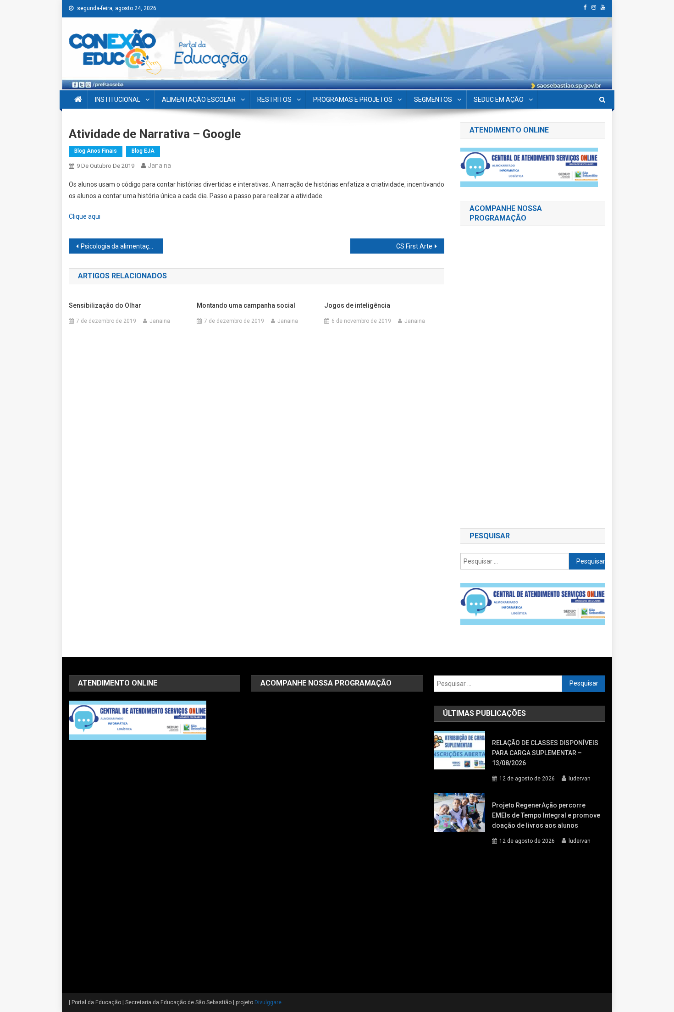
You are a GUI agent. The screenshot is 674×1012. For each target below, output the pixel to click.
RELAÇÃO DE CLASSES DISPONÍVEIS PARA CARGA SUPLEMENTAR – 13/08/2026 (545, 753)
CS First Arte (414, 246)
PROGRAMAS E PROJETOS (352, 99)
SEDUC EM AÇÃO (499, 99)
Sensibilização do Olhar (105, 305)
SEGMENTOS (433, 99)
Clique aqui (84, 216)
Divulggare (268, 1002)
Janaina (159, 165)
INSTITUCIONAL (117, 99)
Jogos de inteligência (357, 305)
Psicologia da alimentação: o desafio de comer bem (122, 246)
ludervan (580, 778)
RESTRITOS (274, 99)
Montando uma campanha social (246, 305)
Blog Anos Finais (95, 151)
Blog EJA (143, 151)
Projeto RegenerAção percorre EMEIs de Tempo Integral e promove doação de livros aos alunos (546, 815)
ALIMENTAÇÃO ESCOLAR (199, 99)
